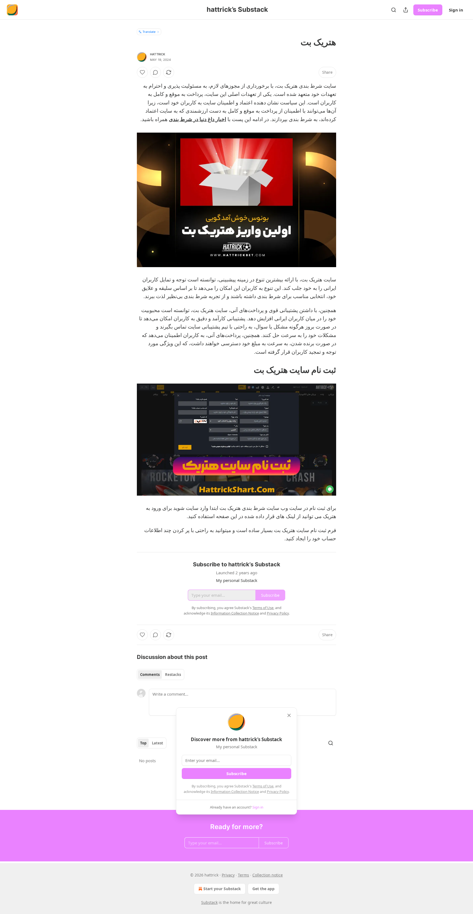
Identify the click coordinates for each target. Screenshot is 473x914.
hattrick (157, 54)
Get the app (263, 888)
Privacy (228, 875)
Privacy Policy (278, 791)
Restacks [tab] (173, 674)
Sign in (456, 10)
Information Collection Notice (235, 791)
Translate (149, 32)
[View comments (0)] (155, 72)
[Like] (142, 72)
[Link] (319, 369)
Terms (243, 875)
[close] (289, 715)
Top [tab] (143, 743)
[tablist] (160, 674)
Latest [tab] (157, 743)
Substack (209, 902)
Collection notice (267, 875)
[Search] (393, 9)
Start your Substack (222, 888)
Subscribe (428, 10)
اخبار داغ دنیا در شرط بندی (197, 120)
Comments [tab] (150, 674)
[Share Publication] (405, 9)
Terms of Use (262, 786)
